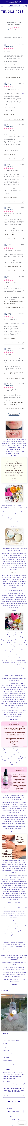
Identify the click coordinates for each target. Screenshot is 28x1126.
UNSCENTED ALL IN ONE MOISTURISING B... (15, 196)
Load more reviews (14, 414)
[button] (2, 6)
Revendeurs (6, 1057)
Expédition (6, 1050)
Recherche (6, 1037)
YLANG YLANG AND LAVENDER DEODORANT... (16, 337)
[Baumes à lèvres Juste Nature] (14, 502)
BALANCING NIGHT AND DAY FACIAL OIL (16, 153)
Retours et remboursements (11, 1040)
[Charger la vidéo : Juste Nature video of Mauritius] (14, 1012)
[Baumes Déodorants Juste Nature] (14, 545)
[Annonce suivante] (26, 2)
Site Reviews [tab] (7, 37)
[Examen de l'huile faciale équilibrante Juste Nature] (14, 747)
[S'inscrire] (23, 1096)
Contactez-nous (7, 1060)
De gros (5, 1047)
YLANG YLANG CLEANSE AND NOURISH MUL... (16, 403)
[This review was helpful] (19, 77)
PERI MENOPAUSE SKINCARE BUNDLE (17, 114)
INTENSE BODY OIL (16, 73)
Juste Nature (16, 1125)
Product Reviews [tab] (17, 37)
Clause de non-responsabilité (11, 1064)
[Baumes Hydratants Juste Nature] (14, 437)
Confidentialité (7, 1044)
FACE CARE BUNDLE (16, 266)
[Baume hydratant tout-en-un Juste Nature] (14, 847)
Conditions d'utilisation (9, 1054)
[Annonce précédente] (1, 2)
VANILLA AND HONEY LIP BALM (17, 233)
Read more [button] (22, 94)
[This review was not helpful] (22, 77)
